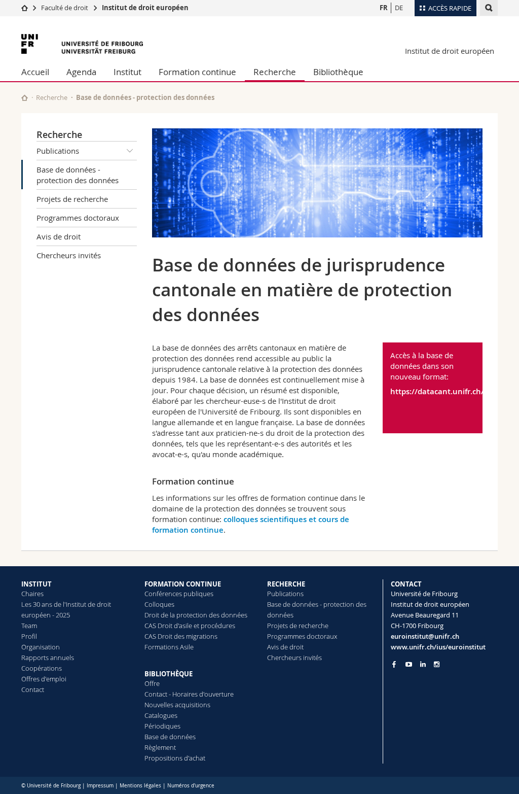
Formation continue (197, 72)
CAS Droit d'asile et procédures (189, 625)
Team (29, 625)
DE (399, 7)
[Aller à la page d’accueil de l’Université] (82, 44)
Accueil (35, 72)
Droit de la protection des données (195, 614)
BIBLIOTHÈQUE (168, 673)
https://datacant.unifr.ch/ (432, 391)
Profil (29, 636)
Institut (127, 72)
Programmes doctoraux (77, 218)
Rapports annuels (47, 657)
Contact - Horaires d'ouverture (189, 694)
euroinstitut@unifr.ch (425, 636)
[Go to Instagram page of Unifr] (436, 664)
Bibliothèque (338, 72)
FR (384, 7)
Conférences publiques (178, 593)
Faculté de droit (65, 7)
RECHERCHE (286, 584)
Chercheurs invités (68, 255)
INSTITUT (36, 584)
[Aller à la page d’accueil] (24, 7)
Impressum (100, 785)
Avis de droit (58, 236)
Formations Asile (169, 646)
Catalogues (160, 715)
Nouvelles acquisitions (177, 704)
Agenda (81, 72)
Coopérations (41, 668)
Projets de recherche (72, 199)
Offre (152, 683)
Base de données (170, 736)
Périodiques (162, 726)
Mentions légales (140, 785)
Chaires (32, 593)
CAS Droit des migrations (180, 636)
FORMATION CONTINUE (182, 584)
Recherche (274, 72)
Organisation (40, 646)
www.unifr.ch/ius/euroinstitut (438, 646)
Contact (32, 689)
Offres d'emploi (43, 678)
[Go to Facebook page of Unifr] (394, 664)
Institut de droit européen (145, 7)
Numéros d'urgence (190, 785)
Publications (57, 151)
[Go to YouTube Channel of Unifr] (408, 664)
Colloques (159, 604)
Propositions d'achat (174, 758)
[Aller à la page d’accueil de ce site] (24, 97)
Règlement (160, 747)
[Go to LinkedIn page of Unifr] (423, 664)
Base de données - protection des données (77, 174)
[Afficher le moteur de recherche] (489, 8)
